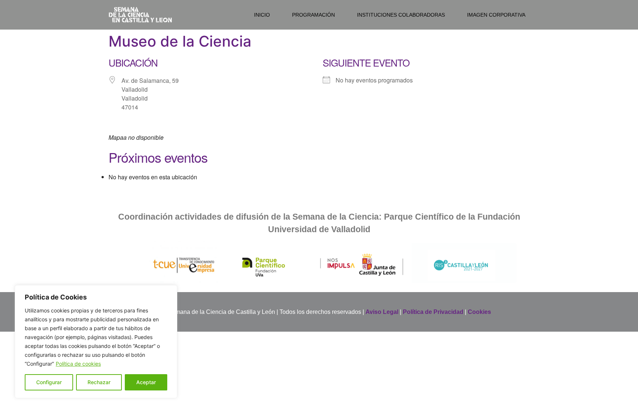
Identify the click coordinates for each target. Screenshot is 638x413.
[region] (96, 341)
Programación (313, 15)
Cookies (479, 312)
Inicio (262, 15)
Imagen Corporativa (496, 15)
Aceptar (146, 382)
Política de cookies (78, 363)
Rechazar (99, 382)
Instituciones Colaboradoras (401, 15)
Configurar (49, 382)
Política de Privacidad (433, 312)
